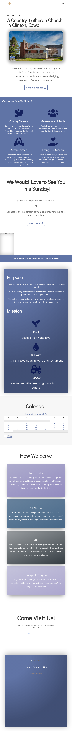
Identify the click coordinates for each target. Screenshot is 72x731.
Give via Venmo (34, 87)
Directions (34, 223)
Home (27, 666)
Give (45, 666)
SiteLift (39, 673)
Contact (37, 666)
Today (10, 436)
